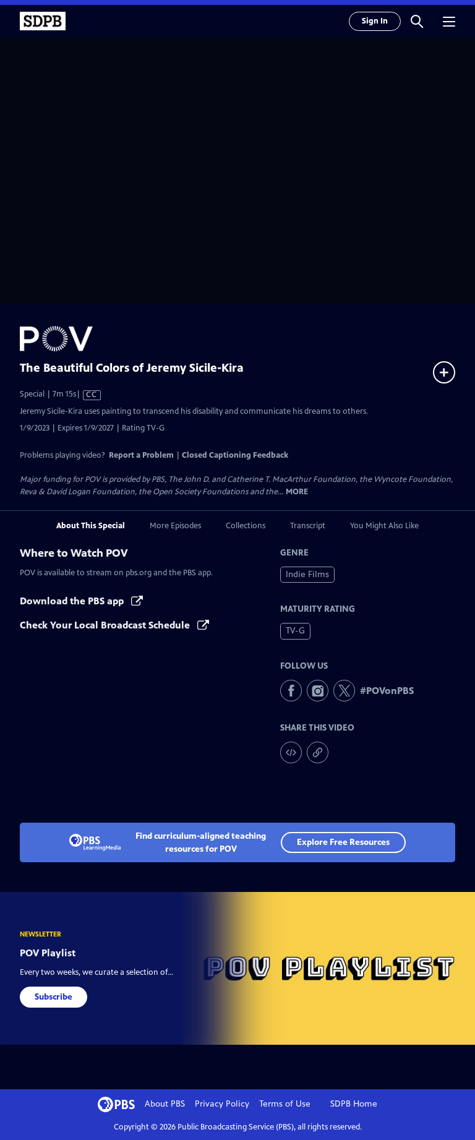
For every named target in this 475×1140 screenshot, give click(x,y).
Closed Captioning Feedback (235, 455)
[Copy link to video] (317, 752)
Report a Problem (141, 455)
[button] (417, 21)
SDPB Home (353, 1104)
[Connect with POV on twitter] (344, 690)
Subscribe (53, 997)
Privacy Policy (222, 1104)
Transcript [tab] (307, 526)
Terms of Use (284, 1104)
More (297, 492)
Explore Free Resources (343, 842)
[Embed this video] (291, 752)
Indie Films (307, 574)
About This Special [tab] (90, 526)
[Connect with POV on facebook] (291, 690)
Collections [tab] (245, 526)
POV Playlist (47, 953)
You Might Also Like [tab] (384, 526)
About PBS (165, 1104)
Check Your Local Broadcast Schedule (106, 625)
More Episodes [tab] (175, 526)
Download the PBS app (73, 601)
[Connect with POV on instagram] (317, 690)
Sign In (375, 21)
